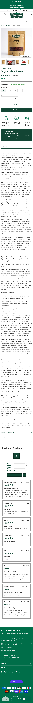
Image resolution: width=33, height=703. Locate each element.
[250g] (9, 92)
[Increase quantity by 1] (15, 98)
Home (2, 25)
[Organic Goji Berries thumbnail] (3, 62)
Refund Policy (12, 698)
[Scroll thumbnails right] (30, 62)
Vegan (8, 25)
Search (6, 696)
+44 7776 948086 (8, 647)
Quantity (3, 95)
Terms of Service (14, 696)
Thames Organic (7, 68)
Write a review (14, 475)
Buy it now (16, 110)
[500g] (15, 92)
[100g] (4, 92)
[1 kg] (20, 92)
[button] (16, 146)
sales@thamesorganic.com (11, 650)
